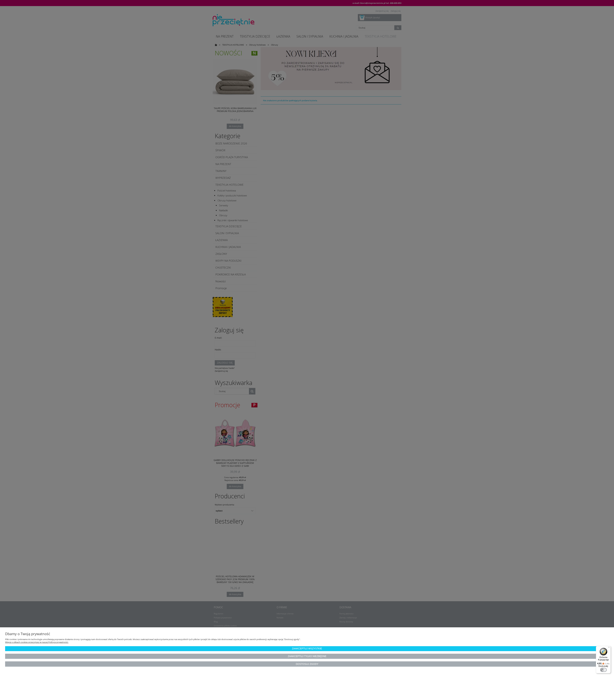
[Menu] (609, 648)
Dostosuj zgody (307, 664)
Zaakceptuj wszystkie (307, 648)
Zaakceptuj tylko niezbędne (307, 656)
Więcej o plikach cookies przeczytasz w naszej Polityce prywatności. (36, 642)
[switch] (603, 670)
